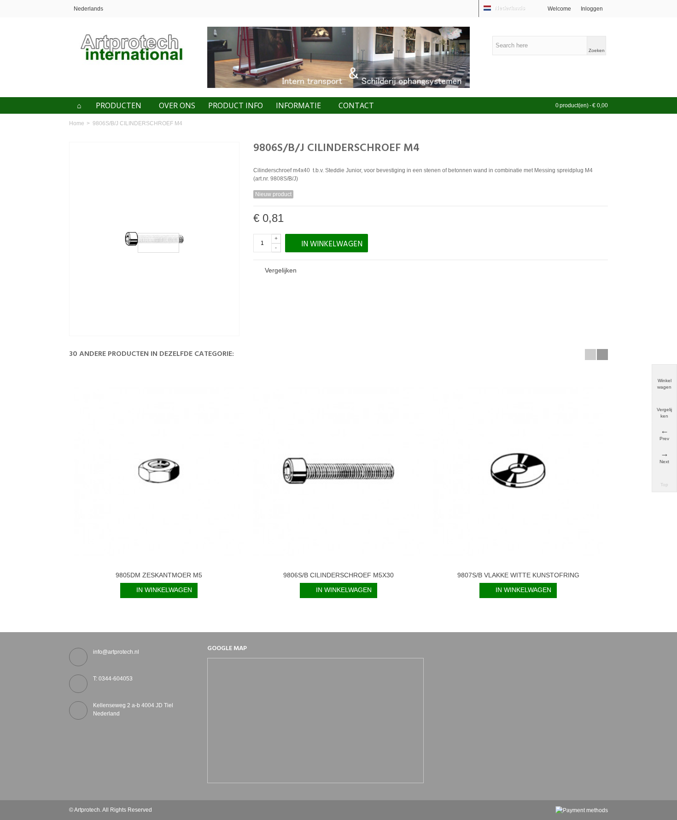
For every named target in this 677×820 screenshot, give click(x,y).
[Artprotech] (131, 47)
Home (76, 123)
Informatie (298, 105)
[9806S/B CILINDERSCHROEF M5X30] (338, 471)
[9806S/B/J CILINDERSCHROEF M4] (154, 239)
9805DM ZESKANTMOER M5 (159, 575)
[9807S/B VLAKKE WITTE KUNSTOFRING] (518, 471)
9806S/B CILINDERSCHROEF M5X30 (338, 575)
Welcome (559, 9)
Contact (356, 105)
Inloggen (592, 9)
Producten (118, 105)
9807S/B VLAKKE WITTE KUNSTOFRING (518, 575)
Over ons (177, 105)
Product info (235, 105)
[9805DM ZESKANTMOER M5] (159, 471)
